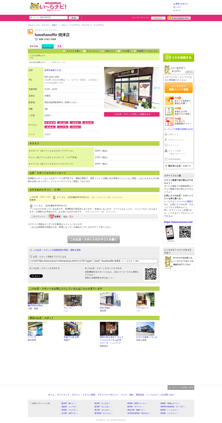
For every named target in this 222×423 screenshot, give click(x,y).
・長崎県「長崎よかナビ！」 (170, 403)
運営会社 (140, 395)
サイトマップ (63, 395)
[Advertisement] (120, 7)
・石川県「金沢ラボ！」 (69, 413)
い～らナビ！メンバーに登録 (177, 201)
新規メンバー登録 (179, 17)
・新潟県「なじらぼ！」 (102, 407)
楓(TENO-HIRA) (35, 305)
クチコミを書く (73, 51)
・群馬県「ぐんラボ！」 (69, 410)
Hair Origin (105, 308)
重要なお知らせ (182, 4)
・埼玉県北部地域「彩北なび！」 (139, 413)
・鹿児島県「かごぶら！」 (103, 413)
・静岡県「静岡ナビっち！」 (137, 403)
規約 (131, 395)
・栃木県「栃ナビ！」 (68, 403)
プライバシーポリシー (107, 395)
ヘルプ (178, 7)
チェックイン (93, 51)
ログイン (158, 17)
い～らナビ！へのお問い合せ (160, 395)
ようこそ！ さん (140, 17)
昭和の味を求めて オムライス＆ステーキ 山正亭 (111, 338)
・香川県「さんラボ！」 (102, 410)
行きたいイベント (176, 140)
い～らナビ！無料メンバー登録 (178, 87)
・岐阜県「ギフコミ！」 (135, 407)
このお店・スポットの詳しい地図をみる (132, 114)
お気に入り (110, 51)
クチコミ (48, 46)
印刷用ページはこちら (147, 51)
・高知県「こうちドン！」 (169, 413)
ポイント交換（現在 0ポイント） (177, 152)
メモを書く (126, 51)
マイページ (173, 145)
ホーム (178, 10)
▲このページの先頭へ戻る (180, 387)
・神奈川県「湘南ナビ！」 (136, 410)
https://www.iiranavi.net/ (178, 222)
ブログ (47, 134)
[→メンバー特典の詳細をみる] (179, 129)
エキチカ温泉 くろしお (146, 337)
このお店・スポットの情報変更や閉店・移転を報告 (57, 250)
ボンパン (68, 308)
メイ (59, 197)
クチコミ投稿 (89, 395)
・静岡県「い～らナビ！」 (169, 410)
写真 (59, 46)
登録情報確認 (174, 159)
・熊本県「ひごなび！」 (102, 403)
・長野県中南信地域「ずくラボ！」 (172, 407)
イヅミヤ (32, 337)
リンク (124, 395)
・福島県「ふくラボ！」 (69, 407)
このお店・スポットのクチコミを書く (93, 239)
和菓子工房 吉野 (71, 337)
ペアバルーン (142, 308)
